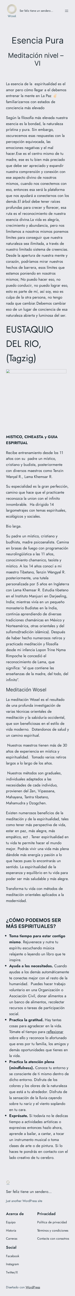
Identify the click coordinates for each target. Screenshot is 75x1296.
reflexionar (54, 1031)
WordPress (33, 1287)
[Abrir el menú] (66, 10)
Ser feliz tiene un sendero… (36, 11)
